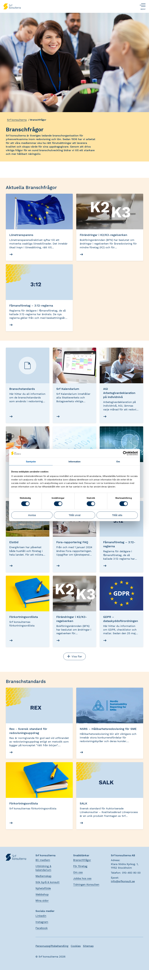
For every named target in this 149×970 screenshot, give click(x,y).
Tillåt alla (117, 515)
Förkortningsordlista (23, 617)
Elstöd (13, 542)
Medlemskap (43, 876)
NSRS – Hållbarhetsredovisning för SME (108, 729)
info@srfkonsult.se (123, 881)
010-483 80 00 (131, 872)
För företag (80, 866)
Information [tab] (74, 461)
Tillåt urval (74, 515)
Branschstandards (22, 389)
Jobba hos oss (82, 878)
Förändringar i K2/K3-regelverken (103, 235)
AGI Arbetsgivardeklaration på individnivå (119, 393)
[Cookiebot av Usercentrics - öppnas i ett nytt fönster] (125, 453)
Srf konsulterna (17, 119)
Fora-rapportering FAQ (72, 542)
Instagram (42, 921)
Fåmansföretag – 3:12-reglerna (31, 305)
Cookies (76, 945)
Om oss (78, 872)
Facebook (42, 928)
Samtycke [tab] (31, 461)
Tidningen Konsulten (86, 884)
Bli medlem (43, 860)
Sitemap (88, 945)
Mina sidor (42, 900)
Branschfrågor (82, 860)
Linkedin (41, 915)
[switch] (58, 503)
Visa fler (77, 656)
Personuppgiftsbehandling (52, 945)
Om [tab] (118, 461)
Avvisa (32, 515)
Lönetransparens (21, 235)
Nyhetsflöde (43, 888)
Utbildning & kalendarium (43, 868)
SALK (83, 803)
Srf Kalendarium (67, 389)
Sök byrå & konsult (48, 882)
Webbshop (42, 894)
